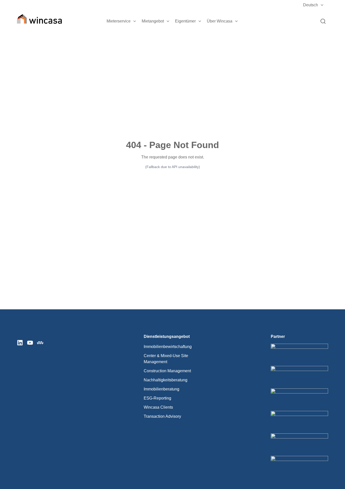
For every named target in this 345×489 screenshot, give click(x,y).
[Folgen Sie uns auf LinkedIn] (20, 343)
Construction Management (167, 371)
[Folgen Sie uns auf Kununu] (40, 343)
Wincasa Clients (158, 407)
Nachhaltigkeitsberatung (165, 380)
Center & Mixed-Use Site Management (166, 359)
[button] (135, 21)
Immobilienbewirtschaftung (168, 346)
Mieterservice (119, 21)
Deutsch (310, 5)
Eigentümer (185, 21)
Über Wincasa (219, 21)
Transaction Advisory (162, 416)
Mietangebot (153, 21)
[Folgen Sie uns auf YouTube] (30, 343)
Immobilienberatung (161, 389)
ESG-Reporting (157, 398)
